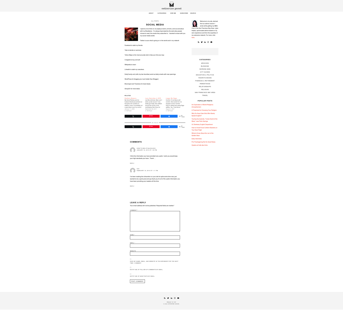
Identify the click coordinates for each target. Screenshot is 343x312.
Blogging (205, 66)
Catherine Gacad (171, 6)
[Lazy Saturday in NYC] (155, 104)
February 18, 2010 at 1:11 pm (147, 170)
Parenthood (205, 84)
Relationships (205, 86)
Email (132, 242)
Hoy (138, 168)
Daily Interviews (197, 139)
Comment (134, 210)
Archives (205, 63)
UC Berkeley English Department (202, 124)
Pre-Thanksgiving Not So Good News (203, 142)
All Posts (155, 21)
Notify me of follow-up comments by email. (146, 269)
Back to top (172, 302)
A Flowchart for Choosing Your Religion (204, 110)
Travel (205, 95)
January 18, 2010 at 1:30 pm (147, 150)
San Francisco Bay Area (205, 92)
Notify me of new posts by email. (142, 276)
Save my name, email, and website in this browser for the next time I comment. (154, 262)
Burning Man (205, 69)
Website (133, 251)
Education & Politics (205, 75)
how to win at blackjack (146, 148)
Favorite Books (205, 78)
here (193, 37)
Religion (205, 89)
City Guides (205, 72)
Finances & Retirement (205, 81)
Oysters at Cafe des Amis (200, 145)
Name (132, 234)
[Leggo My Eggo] (176, 104)
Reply (132, 163)
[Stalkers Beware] (135, 104)
